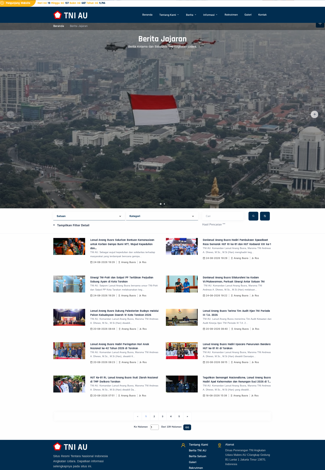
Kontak (262, 14)
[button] (314, 114)
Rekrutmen (231, 14)
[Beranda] (70, 14)
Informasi (209, 14)
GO (187, 427)
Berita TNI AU (197, 450)
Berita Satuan (197, 456)
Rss (144, 262)
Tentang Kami (168, 14)
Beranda (147, 14)
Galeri (248, 14)
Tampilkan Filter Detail (73, 225)
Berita (190, 14)
